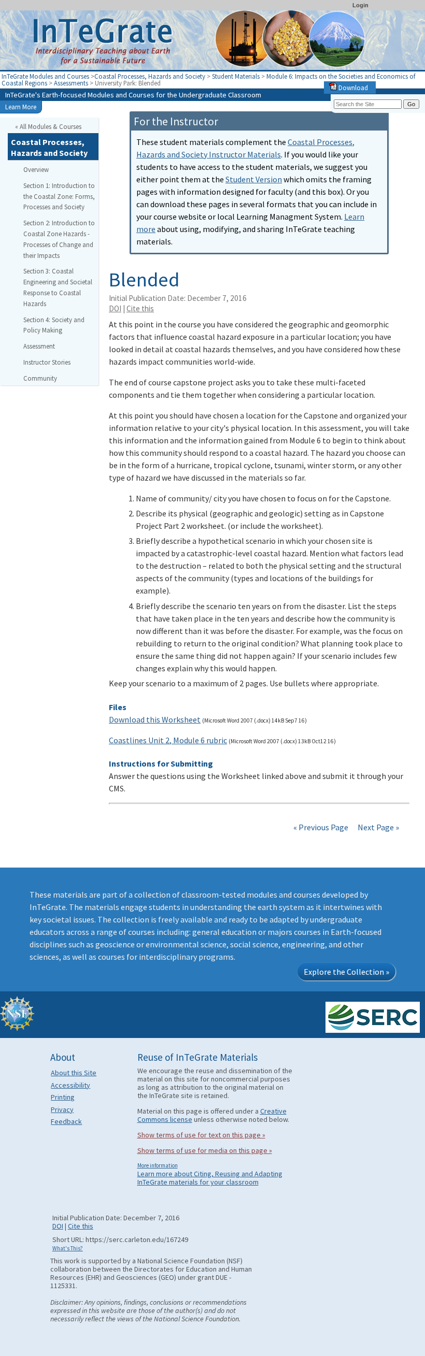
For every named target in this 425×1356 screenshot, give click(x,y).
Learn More (20, 107)
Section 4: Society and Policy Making (53, 325)
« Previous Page (320, 827)
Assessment (39, 346)
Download (352, 87)
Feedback (66, 1121)
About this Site (73, 1072)
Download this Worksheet (155, 719)
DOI (115, 308)
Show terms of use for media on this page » (204, 1150)
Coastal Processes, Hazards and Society (149, 76)
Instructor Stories (46, 362)
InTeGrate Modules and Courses (45, 76)
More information (157, 1165)
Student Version (253, 179)
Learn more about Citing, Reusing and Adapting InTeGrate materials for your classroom (209, 1178)
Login (360, 5)
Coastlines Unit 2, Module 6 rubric (168, 740)
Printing (63, 1097)
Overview (36, 169)
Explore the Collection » (346, 971)
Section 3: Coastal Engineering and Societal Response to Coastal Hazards (57, 287)
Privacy (62, 1109)
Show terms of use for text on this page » (201, 1134)
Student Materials (236, 76)
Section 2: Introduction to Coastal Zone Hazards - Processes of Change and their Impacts (59, 239)
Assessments (71, 83)
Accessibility (70, 1085)
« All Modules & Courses (48, 126)
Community (40, 378)
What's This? (67, 1248)
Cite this (140, 308)
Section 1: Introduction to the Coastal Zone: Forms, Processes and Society (59, 196)
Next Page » (377, 827)
